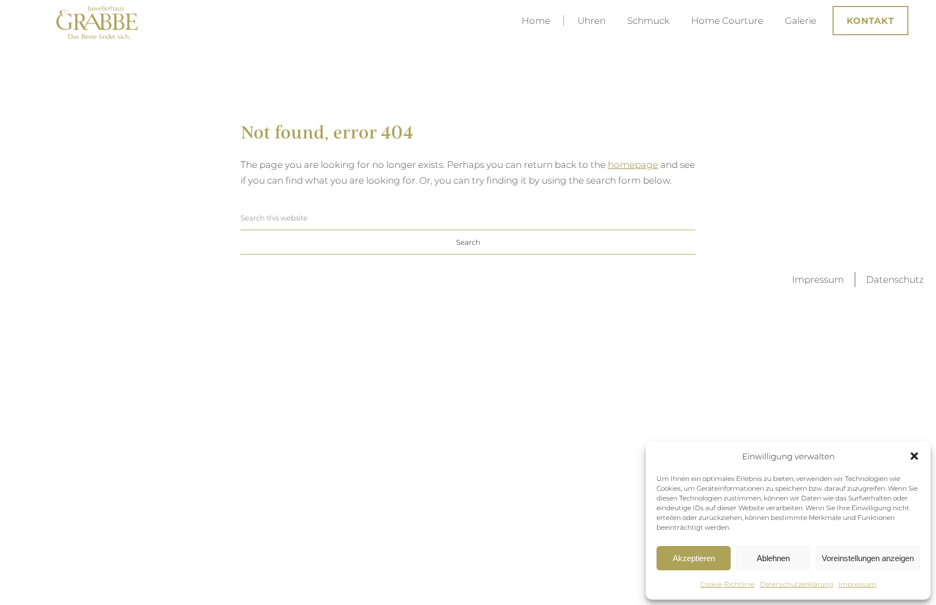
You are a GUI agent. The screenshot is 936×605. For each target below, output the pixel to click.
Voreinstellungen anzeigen (868, 558)
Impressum (857, 584)
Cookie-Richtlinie (727, 584)
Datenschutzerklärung (796, 584)
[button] (914, 456)
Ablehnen (773, 558)
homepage (633, 164)
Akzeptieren (694, 558)
